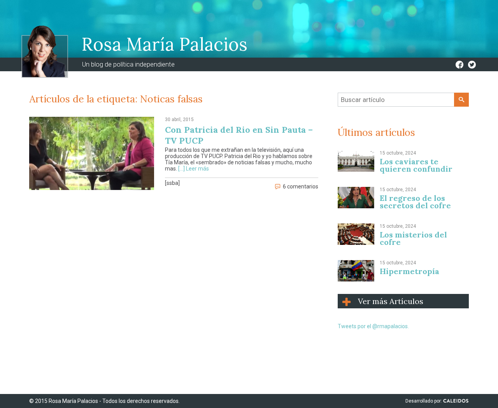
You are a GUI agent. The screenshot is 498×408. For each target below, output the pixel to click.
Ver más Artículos (390, 301)
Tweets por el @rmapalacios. (373, 326)
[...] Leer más (193, 168)
